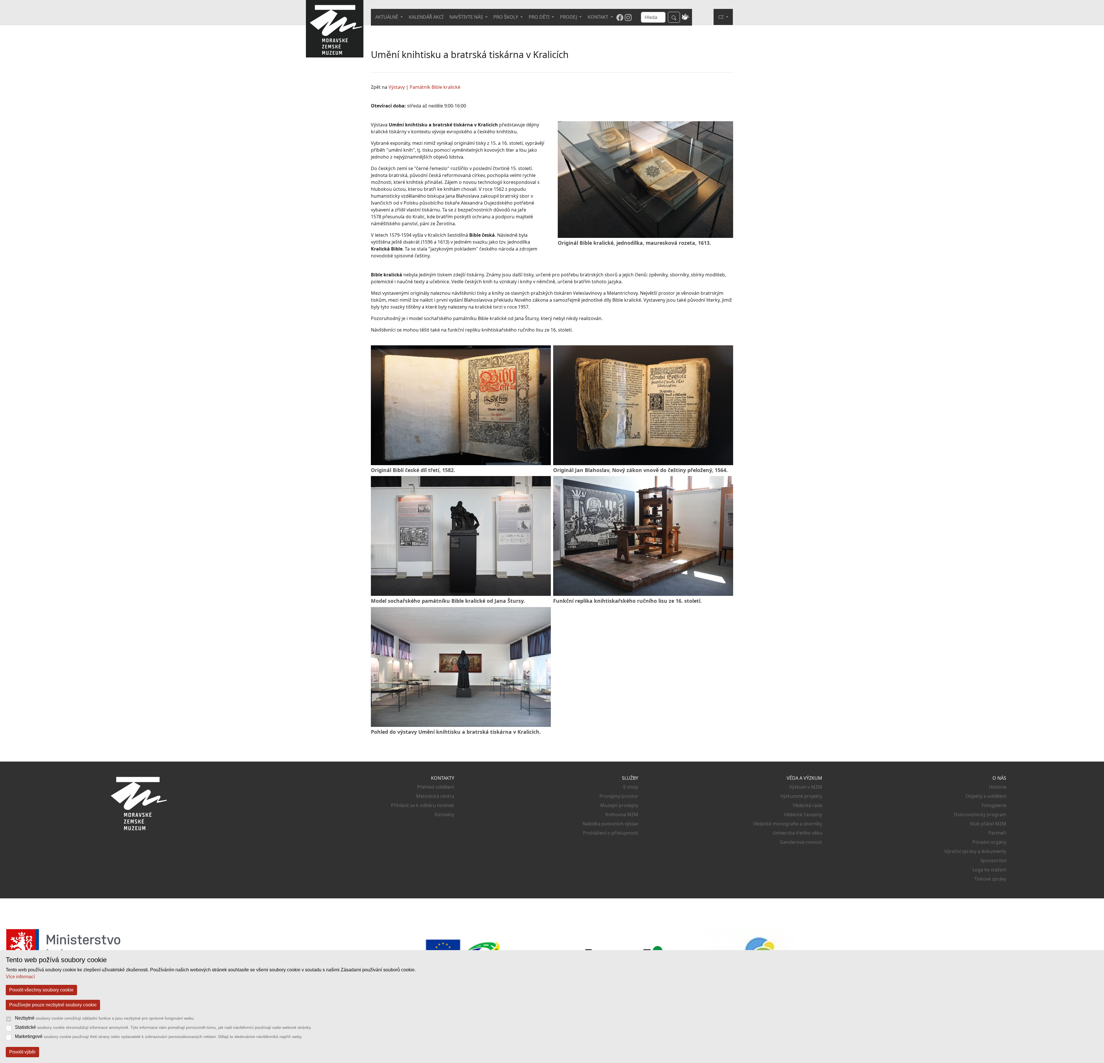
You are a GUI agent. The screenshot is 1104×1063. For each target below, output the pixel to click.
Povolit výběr (22, 1051)
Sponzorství (993, 860)
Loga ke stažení (989, 869)
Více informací (20, 976)
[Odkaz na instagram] (628, 17)
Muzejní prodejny (619, 805)
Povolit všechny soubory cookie (41, 989)
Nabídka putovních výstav (610, 824)
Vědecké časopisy (803, 814)
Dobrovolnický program (980, 814)
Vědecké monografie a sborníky (787, 824)
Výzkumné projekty (801, 796)
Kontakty (444, 814)
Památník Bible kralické (435, 87)
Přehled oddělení (435, 787)
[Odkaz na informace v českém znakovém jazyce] (685, 17)
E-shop (630, 787)
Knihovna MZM (621, 814)
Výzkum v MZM (805, 787)
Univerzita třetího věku (797, 833)
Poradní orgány (989, 842)
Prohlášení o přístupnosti (610, 833)
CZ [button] (721, 17)
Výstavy (396, 87)
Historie (997, 787)
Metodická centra (435, 796)
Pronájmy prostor (618, 796)
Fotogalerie (994, 805)
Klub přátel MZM (988, 824)
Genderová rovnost (801, 842)
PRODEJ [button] (569, 17)
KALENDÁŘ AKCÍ (426, 17)
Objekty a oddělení (985, 796)
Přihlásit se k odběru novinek (422, 805)
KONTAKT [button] (599, 17)
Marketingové (158, 1036)
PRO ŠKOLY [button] (506, 17)
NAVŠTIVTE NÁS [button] (466, 17)
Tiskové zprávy (990, 879)
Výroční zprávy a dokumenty (975, 851)
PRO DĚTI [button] (540, 17)
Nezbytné (105, 1018)
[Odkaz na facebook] (619, 17)
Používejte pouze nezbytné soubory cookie (53, 1004)
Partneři (997, 833)
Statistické (163, 1027)
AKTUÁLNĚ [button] (387, 17)
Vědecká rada (807, 805)
